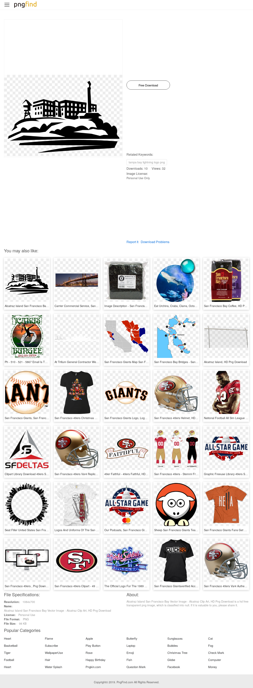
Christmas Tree (177, 653)
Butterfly (131, 638)
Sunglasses (175, 638)
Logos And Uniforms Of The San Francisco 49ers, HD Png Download (98, 530)
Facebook (173, 667)
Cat (210, 638)
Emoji (130, 653)
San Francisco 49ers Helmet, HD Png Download (184, 418)
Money (212, 667)
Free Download (148, 85)
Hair (47, 660)
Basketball (10, 645)
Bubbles (172, 645)
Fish (129, 660)
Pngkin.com (93, 667)
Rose (89, 653)
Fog (210, 645)
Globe (171, 660)
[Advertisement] (63, 47)
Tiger (7, 653)
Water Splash (53, 667)
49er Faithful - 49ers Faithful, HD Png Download (134, 474)
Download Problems (155, 242)
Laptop (130, 645)
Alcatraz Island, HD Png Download (225, 362)
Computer (214, 660)
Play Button (93, 645)
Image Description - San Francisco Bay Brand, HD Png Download (145, 306)
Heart (7, 638)
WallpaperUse (54, 653)
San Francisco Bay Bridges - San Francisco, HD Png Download (193, 362)
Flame (49, 638)
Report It (132, 242)
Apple (89, 638)
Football (9, 660)
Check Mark (216, 653)
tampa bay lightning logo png (147, 162)
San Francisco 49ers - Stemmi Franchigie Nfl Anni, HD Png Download (197, 474)
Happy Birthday (96, 660)
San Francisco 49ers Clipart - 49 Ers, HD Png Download (90, 586)
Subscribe (51, 645)
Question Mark (136, 667)
